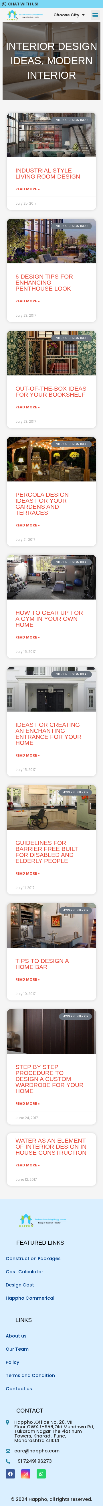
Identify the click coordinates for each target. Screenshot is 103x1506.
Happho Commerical (30, 1298)
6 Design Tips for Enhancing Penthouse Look (44, 282)
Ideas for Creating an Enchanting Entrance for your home (48, 733)
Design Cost (20, 1285)
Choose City (66, 15)
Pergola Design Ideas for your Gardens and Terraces (42, 503)
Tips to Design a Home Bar (42, 963)
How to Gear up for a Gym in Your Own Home (49, 618)
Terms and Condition (30, 1375)
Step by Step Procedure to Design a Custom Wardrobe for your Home (49, 1079)
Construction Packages (33, 1258)
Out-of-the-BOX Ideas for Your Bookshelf (50, 391)
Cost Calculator (24, 1271)
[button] (95, 15)
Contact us (19, 1388)
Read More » (27, 189)
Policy (12, 1362)
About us (16, 1336)
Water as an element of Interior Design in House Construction (50, 1146)
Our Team (17, 1349)
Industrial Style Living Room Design (47, 173)
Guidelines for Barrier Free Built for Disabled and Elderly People (46, 851)
